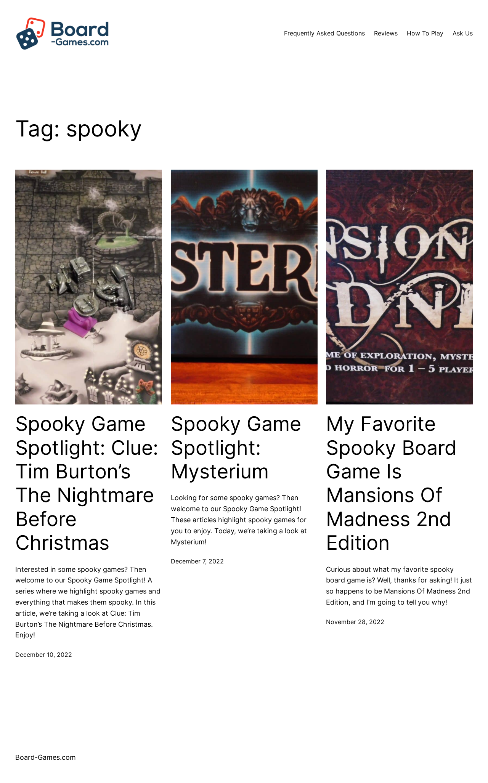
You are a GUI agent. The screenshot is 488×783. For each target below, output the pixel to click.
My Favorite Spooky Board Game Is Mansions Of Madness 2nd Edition (391, 483)
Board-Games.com (45, 757)
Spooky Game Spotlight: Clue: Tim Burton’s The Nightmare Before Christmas (86, 483)
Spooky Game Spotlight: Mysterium (236, 447)
